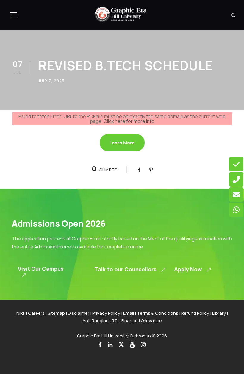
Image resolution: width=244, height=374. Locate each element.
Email (128, 313)
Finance (129, 320)
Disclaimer (78, 313)
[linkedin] (110, 344)
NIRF (20, 313)
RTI (115, 320)
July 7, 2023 (51, 80)
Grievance (151, 320)
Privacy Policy (106, 313)
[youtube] (132, 344)
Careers (36, 313)
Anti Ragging (95, 320)
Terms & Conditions (157, 313)
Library (219, 313)
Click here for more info (129, 121)
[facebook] (100, 344)
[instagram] (143, 344)
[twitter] (121, 344)
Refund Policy (195, 313)
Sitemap (56, 313)
